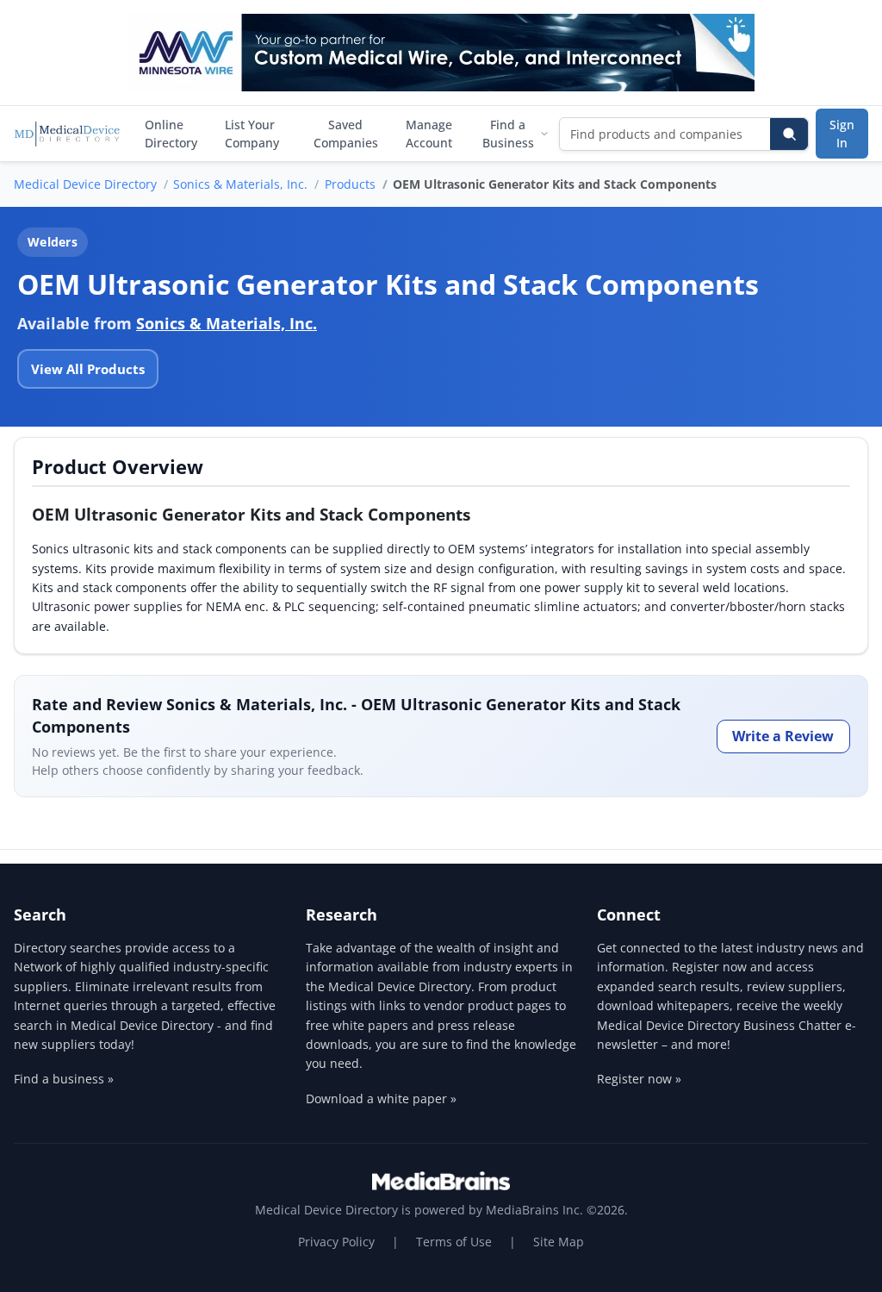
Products (350, 184)
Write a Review (783, 736)
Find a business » (64, 1078)
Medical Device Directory (85, 184)
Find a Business (508, 133)
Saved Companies (346, 133)
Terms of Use (454, 1241)
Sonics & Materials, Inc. (240, 184)
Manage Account (429, 133)
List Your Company (252, 133)
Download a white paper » (381, 1098)
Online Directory (171, 133)
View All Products (88, 369)
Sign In (841, 133)
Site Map (558, 1241)
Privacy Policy (336, 1241)
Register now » (639, 1078)
